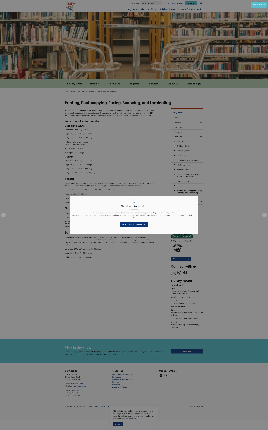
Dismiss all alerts (259, 5)
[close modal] (195, 198)
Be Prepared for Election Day (134, 225)
